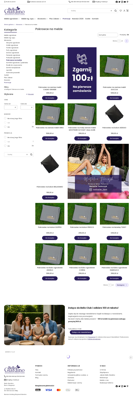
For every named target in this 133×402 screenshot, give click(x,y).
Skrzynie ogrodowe (13, 43)
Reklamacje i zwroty (75, 383)
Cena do (24, 104)
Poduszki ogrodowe (13, 58)
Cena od (7, 104)
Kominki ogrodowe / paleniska (17, 63)
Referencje (104, 378)
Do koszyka (50, 98)
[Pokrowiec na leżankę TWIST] (114, 214)
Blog (36, 378)
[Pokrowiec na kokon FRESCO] (82, 214)
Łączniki (9, 70)
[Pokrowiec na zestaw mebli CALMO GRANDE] (49, 66)
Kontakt (38, 372)
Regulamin (91, 337)
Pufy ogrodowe (11, 50)
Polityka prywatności (75, 370)
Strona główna (9, 24)
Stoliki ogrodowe (12, 45)
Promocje (7, 82)
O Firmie (103, 370)
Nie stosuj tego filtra (14, 118)
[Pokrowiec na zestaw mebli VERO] (49, 114)
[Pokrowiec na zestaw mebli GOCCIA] (114, 66)
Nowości (7, 80)
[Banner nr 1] (82, 73)
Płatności (71, 380)
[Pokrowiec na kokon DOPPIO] (49, 214)
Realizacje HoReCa (106, 383)
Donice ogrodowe (12, 53)
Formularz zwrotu (41, 375)
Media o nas (104, 380)
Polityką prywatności (94, 339)
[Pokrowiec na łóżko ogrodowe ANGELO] (49, 254)
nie (8, 127)
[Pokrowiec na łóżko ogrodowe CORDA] (82, 254)
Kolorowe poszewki (13, 73)
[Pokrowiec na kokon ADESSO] (114, 114)
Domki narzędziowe (13, 68)
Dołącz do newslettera (81, 332)
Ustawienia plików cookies (77, 375)
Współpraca (104, 372)
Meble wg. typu (9, 38)
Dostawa (71, 378)
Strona (115, 41)
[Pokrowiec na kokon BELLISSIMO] (49, 164)
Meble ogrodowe (10, 35)
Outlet (6, 75)
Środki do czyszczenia (14, 65)
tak (8, 123)
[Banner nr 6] (98, 172)
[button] (115, 10)
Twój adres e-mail (74, 329)
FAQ (36, 370)
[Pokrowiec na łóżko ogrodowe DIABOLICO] (114, 254)
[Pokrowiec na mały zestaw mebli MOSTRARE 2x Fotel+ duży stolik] (82, 114)
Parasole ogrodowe (13, 55)
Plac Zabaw (8, 78)
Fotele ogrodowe (12, 48)
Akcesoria (19, 24)
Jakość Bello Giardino (107, 375)
